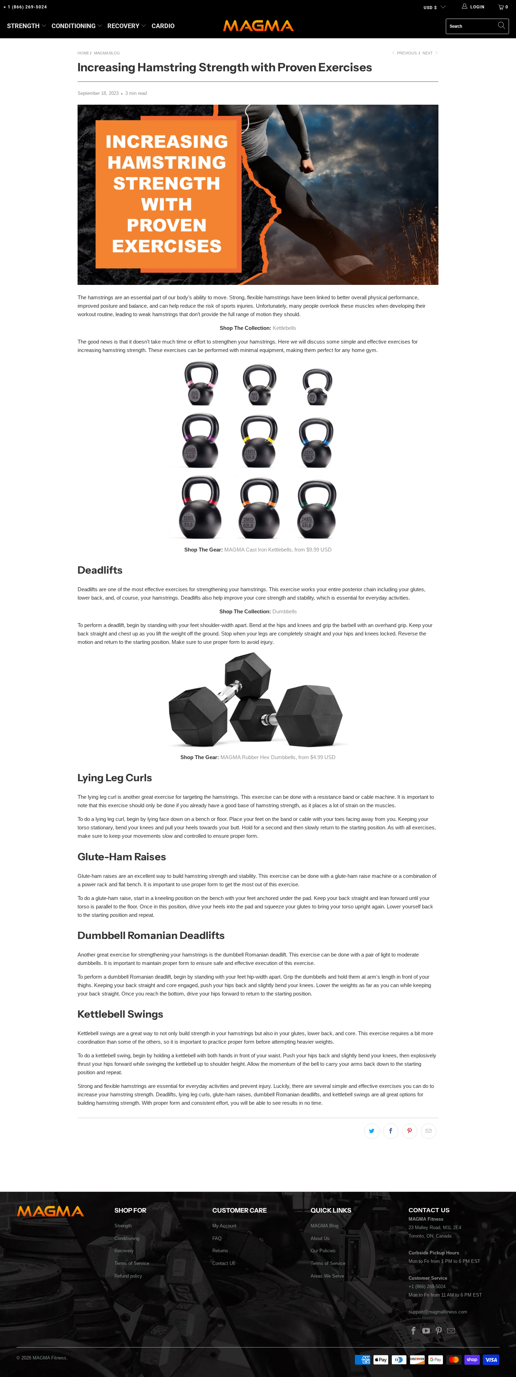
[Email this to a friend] (428, 1131)
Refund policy (128, 1276)
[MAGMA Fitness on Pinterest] (439, 1331)
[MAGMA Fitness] (259, 26)
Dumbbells (284, 611)
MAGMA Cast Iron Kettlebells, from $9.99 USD (278, 550)
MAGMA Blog (324, 1225)
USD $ (430, 7)
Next (428, 53)
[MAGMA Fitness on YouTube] (426, 1331)
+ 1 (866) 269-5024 (25, 7)
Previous (406, 53)
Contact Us (223, 1263)
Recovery (123, 26)
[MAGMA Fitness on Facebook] (414, 1331)
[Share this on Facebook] (390, 1131)
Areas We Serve (327, 1276)
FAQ (216, 1238)
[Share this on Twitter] (371, 1131)
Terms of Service (131, 1263)
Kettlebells (284, 328)
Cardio (163, 26)
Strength (23, 26)
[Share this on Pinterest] (409, 1131)
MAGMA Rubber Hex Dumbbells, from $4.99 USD (278, 757)
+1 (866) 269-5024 (427, 1286)
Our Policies (323, 1250)
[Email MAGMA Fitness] (451, 1331)
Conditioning (73, 26)
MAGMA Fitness (49, 1357)
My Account (224, 1225)
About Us (320, 1238)
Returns (220, 1250)
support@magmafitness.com (438, 1311)
